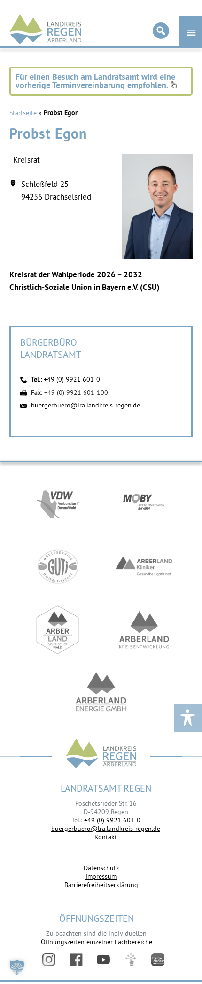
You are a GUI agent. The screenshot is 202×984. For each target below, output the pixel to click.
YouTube (103, 959)
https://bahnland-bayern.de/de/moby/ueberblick (144, 503)
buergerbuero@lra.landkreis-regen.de (85, 405)
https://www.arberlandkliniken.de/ (144, 566)
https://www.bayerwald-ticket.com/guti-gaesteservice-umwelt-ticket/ (58, 566)
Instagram (48, 959)
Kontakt (105, 837)
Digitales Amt (130, 959)
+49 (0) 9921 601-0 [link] (112, 820)
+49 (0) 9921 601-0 (72, 379)
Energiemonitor (157, 959)
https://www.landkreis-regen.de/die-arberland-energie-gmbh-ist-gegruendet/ (101, 693)
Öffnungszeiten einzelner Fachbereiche (96, 942)
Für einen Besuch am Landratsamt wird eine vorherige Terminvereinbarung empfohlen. (95, 80)
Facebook (76, 959)
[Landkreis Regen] (101, 754)
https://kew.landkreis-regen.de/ (144, 629)
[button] (17, 967)
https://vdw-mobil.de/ (58, 503)
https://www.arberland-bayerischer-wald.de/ (58, 629)
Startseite (23, 113)
